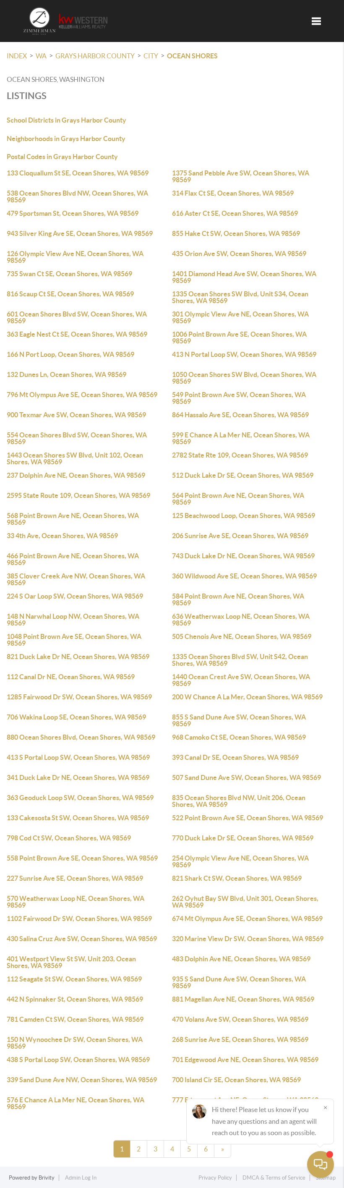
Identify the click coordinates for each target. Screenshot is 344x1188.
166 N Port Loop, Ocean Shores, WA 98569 (70, 354)
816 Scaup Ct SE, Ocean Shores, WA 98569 (70, 293)
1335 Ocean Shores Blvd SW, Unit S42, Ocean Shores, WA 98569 (240, 660)
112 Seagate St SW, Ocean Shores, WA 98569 (74, 979)
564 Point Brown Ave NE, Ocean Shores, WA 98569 (238, 498)
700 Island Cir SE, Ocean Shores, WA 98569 (236, 1079)
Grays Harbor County (95, 56)
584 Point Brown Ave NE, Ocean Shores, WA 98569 (238, 599)
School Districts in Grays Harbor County (66, 120)
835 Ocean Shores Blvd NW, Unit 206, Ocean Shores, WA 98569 (238, 801)
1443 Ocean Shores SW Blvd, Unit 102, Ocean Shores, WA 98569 (75, 458)
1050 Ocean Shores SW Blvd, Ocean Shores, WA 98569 (244, 378)
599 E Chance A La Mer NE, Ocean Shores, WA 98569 (241, 438)
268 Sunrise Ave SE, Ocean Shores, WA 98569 (240, 1039)
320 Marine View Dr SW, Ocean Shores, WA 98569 (247, 938)
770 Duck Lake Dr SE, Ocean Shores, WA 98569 (242, 838)
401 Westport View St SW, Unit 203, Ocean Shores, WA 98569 (71, 962)
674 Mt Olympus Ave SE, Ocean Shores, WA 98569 (247, 918)
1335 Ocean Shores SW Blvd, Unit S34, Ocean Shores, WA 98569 (240, 297)
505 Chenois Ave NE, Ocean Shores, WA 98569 (241, 636)
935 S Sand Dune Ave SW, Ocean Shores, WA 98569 (239, 982)
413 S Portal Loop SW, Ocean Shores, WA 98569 (78, 757)
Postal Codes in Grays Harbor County (62, 156)
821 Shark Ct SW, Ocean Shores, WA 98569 (237, 878)
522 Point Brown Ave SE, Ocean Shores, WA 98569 (247, 817)
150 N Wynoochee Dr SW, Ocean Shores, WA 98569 (75, 1042)
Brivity (47, 1178)
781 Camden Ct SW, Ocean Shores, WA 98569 (75, 1019)
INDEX (17, 56)
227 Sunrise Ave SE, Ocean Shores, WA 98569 (75, 878)
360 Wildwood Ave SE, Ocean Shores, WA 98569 (244, 576)
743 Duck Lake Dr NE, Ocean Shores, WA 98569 (243, 555)
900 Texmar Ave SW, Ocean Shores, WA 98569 (76, 414)
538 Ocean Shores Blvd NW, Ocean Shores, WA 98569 (77, 196)
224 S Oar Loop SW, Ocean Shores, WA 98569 (75, 596)
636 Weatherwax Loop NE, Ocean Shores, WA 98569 (241, 619)
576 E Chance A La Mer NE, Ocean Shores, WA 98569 (75, 1103)
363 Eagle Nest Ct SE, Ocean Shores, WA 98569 (77, 334)
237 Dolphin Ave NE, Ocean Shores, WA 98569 (76, 475)
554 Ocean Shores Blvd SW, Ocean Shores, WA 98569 (77, 438)
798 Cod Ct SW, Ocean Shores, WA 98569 (69, 838)
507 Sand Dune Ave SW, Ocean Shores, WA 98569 (246, 777)
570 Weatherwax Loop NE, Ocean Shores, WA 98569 (75, 901)
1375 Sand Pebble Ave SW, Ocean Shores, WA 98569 (240, 176)
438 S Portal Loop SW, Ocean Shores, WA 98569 (78, 1059)
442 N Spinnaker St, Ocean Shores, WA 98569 (75, 999)
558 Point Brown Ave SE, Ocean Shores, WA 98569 (82, 858)
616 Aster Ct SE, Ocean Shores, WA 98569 (235, 213)
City (150, 56)
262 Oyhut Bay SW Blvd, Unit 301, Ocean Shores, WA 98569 (245, 901)
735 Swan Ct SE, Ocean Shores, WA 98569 (69, 273)
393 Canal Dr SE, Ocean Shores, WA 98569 (235, 757)
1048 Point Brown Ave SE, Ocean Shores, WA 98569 (74, 639)
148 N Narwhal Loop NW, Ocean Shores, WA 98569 (73, 619)
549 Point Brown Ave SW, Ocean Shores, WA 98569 (239, 398)
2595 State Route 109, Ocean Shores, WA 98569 (78, 495)
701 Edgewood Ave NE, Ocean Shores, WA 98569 (245, 1059)
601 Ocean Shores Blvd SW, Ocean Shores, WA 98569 (77, 317)
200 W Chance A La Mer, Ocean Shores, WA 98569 (247, 696)
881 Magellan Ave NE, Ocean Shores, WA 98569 (243, 999)
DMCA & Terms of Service (273, 1178)
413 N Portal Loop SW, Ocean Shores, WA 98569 (244, 354)
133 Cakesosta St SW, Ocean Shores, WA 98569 (78, 817)
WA (41, 56)
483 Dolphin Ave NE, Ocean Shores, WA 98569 (241, 958)
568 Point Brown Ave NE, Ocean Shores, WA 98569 (73, 519)
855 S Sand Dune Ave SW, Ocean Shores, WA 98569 (239, 720)
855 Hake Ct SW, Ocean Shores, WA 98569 (236, 233)
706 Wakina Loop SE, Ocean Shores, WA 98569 (76, 717)
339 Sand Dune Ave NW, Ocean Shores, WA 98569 (82, 1079)
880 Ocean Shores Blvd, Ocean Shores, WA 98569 (81, 737)
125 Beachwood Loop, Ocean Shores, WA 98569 (243, 515)
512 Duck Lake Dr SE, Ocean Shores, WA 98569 (242, 475)
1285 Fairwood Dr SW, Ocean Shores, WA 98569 (79, 696)
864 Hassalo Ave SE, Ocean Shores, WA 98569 (240, 414)
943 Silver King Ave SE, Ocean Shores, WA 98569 (80, 233)
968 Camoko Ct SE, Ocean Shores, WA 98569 (239, 737)
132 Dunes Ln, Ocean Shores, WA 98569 (66, 374)
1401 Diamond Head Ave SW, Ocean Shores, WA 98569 (244, 277)
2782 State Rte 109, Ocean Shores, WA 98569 (240, 455)
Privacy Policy (215, 1178)
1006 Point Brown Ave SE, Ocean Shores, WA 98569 (239, 337)
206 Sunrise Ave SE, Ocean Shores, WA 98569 (240, 535)
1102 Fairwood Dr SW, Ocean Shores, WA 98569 (79, 918)
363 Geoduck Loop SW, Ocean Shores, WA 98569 (80, 797)
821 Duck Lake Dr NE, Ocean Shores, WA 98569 (78, 656)
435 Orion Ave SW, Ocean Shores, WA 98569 (239, 253)
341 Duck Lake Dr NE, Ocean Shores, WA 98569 (78, 777)
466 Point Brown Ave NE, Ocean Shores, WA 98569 (73, 559)
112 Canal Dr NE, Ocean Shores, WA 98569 (71, 676)
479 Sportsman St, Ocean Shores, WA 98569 (72, 213)
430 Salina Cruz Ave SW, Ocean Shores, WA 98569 (82, 938)
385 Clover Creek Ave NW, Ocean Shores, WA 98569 (76, 579)
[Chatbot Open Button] (320, 1164)
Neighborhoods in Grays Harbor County (66, 138)
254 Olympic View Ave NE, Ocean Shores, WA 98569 (240, 861)
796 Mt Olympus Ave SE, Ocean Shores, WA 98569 (82, 394)
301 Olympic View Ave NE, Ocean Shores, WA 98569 (240, 317)
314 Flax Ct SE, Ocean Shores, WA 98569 (233, 193)
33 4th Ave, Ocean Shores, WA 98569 (62, 535)
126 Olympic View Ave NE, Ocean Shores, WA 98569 (75, 257)
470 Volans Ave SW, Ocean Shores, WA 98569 (240, 1019)
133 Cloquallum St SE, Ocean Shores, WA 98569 (78, 173)
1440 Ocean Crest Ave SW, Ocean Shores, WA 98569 (241, 680)
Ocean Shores (192, 56)
